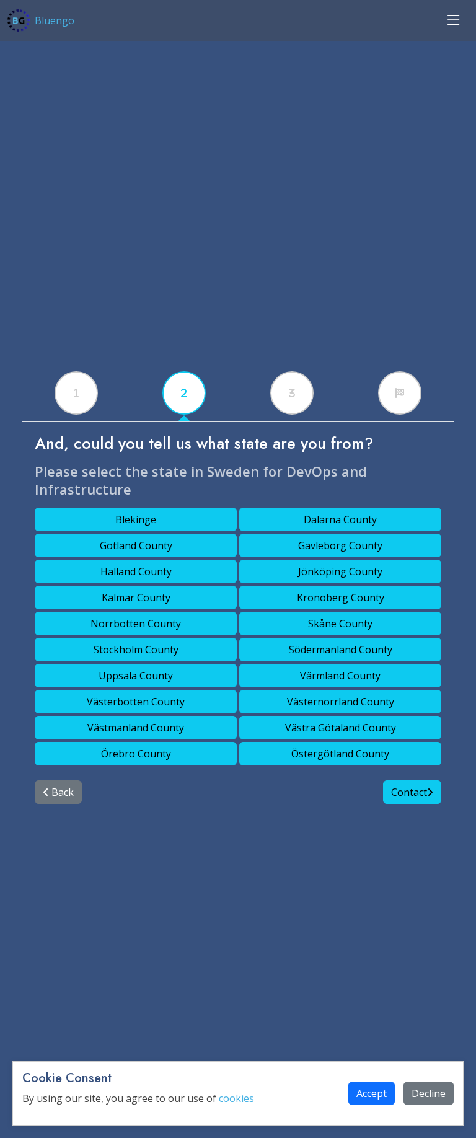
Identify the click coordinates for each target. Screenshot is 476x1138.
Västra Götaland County (340, 727)
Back (61, 792)
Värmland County (340, 675)
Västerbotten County (136, 701)
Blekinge (135, 519)
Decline (429, 1093)
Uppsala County (136, 675)
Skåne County (340, 623)
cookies (236, 1098)
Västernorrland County (340, 701)
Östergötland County (340, 754)
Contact (409, 792)
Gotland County (136, 545)
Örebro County (136, 754)
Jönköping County (340, 571)
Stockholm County (136, 649)
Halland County (136, 571)
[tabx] (76, 393)
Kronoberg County (340, 597)
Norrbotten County (135, 623)
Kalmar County (136, 597)
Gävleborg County (340, 545)
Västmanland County (135, 727)
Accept (371, 1093)
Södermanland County (340, 649)
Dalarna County (340, 519)
